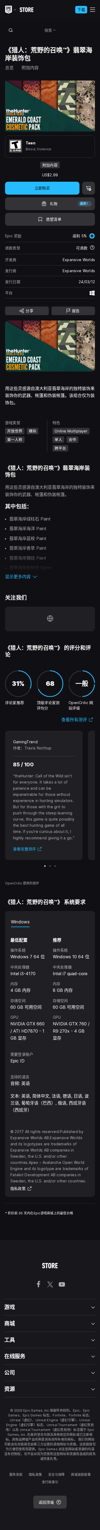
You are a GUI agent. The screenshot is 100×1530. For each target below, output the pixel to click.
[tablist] (50, 921)
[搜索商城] (11, 30)
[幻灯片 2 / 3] (50, 866)
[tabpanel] (50, 984)
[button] (50, 576)
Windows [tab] (20, 921)
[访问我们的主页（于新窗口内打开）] (50, 619)
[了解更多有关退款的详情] (92, 248)
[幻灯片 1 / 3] (45, 866)
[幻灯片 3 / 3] (55, 866)
